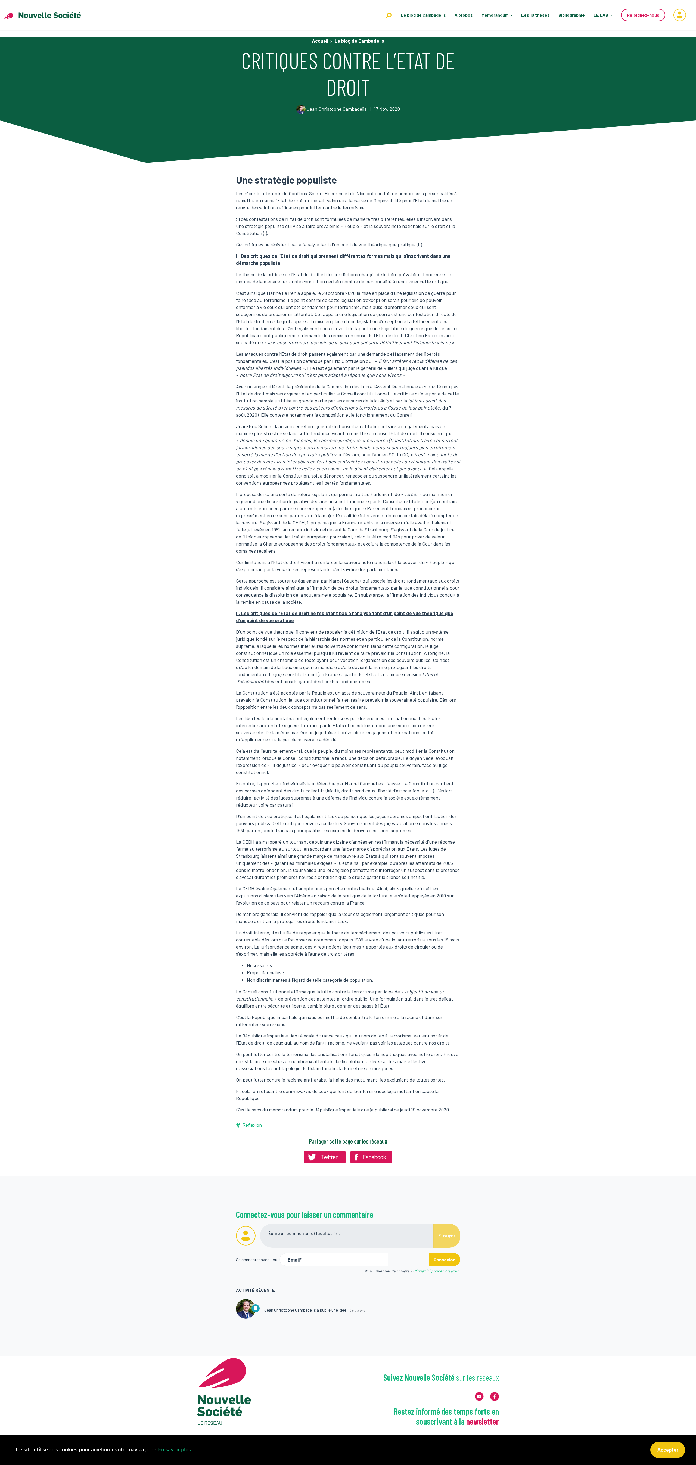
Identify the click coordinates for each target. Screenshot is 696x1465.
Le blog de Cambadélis (423, 14)
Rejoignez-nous (643, 14)
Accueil (320, 41)
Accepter (667, 1450)
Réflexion (252, 1125)
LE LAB (601, 14)
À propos (464, 14)
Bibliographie (571, 14)
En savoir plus (174, 1449)
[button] (679, 15)
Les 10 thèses (535, 14)
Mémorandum (495, 14)
